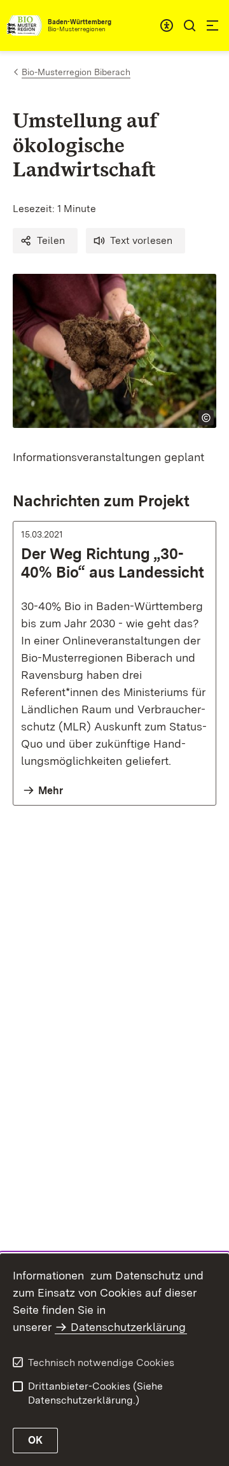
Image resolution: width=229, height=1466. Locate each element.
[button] (45, 240)
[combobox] (166, 25)
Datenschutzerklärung (128, 1327)
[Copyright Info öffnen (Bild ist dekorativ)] (206, 417)
